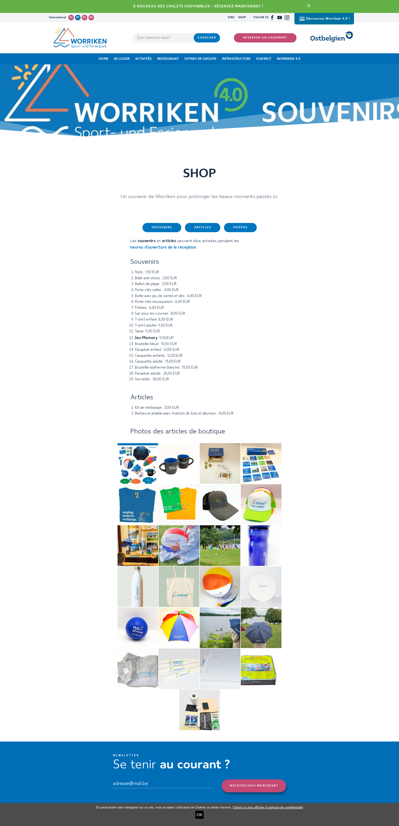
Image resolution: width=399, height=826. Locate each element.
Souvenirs (162, 227)
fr (77, 17)
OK (199, 814)
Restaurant (168, 58)
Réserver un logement (265, 37)
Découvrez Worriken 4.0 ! (328, 18)
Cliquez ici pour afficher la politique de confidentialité (268, 807)
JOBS (231, 17)
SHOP (242, 17)
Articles (202, 227)
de (71, 17)
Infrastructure (236, 58)
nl (84, 17)
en (91, 17)
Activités (143, 58)
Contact (263, 58)
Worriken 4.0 (288, 58)
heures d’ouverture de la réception (163, 247)
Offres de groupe (200, 58)
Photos (240, 227)
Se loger (122, 58)
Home (103, 58)
